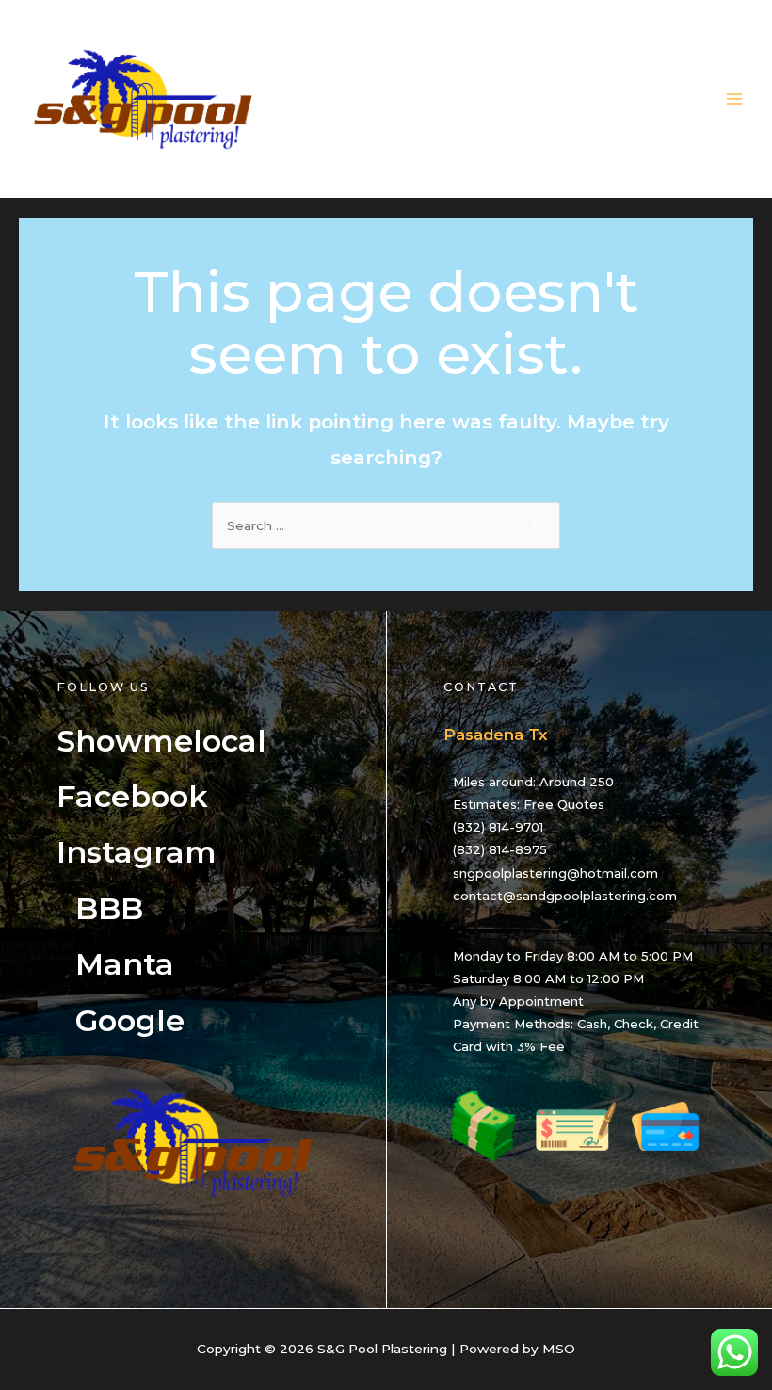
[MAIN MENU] (735, 99)
